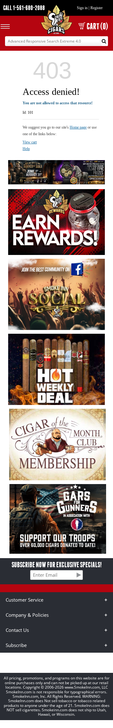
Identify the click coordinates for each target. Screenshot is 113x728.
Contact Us (17, 630)
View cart (30, 142)
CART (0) (97, 26)
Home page (78, 127)
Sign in (82, 8)
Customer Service (24, 600)
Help (26, 149)
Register (96, 8)
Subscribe (16, 645)
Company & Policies (27, 615)
